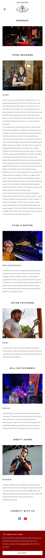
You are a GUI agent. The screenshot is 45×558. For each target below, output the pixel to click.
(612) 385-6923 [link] (22, 2)
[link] (22, 9)
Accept (22, 553)
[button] (5, 9)
